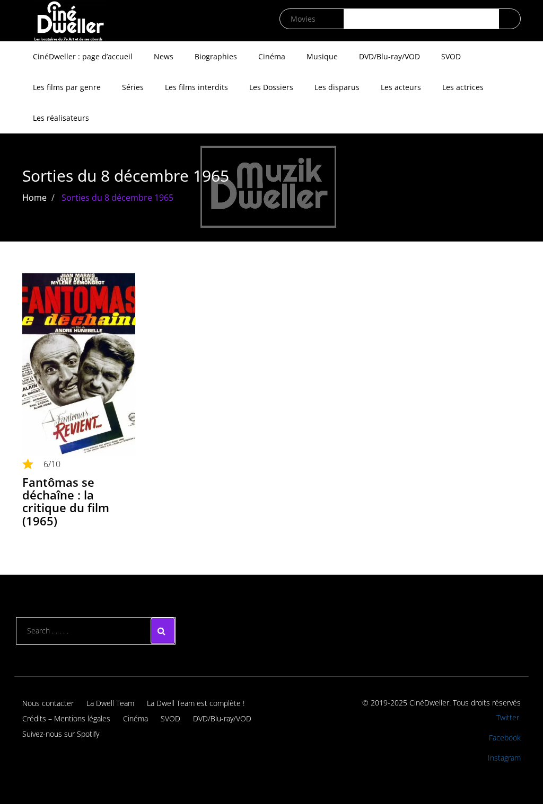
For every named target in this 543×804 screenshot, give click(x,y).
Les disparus (337, 87)
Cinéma (271, 56)
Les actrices (463, 87)
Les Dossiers (271, 87)
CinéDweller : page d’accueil (83, 56)
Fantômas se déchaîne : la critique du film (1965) (65, 501)
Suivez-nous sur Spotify (60, 734)
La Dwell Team (110, 703)
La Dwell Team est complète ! (195, 703)
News (163, 56)
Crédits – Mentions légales (66, 718)
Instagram (504, 758)
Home (34, 197)
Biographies (216, 56)
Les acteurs (401, 87)
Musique (322, 56)
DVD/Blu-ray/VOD (389, 56)
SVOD (451, 56)
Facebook (505, 737)
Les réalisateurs (61, 118)
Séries (133, 87)
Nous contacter (48, 703)
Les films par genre (67, 87)
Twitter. (508, 717)
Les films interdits (196, 87)
